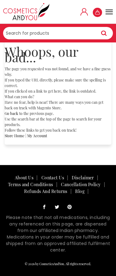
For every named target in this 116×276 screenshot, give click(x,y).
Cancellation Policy (81, 184)
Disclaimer (83, 178)
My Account (37, 135)
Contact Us (52, 178)
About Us (24, 178)
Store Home (14, 135)
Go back (11, 113)
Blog (79, 191)
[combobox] (58, 33)
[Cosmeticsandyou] (26, 11)
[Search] (104, 33)
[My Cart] (97, 12)
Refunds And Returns (45, 191)
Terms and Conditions (30, 184)
